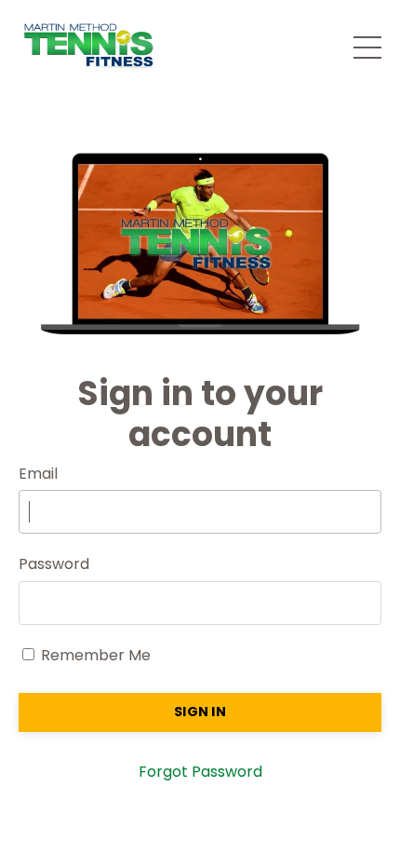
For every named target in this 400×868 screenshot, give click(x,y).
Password (54, 564)
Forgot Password (200, 771)
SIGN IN (200, 711)
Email (38, 473)
